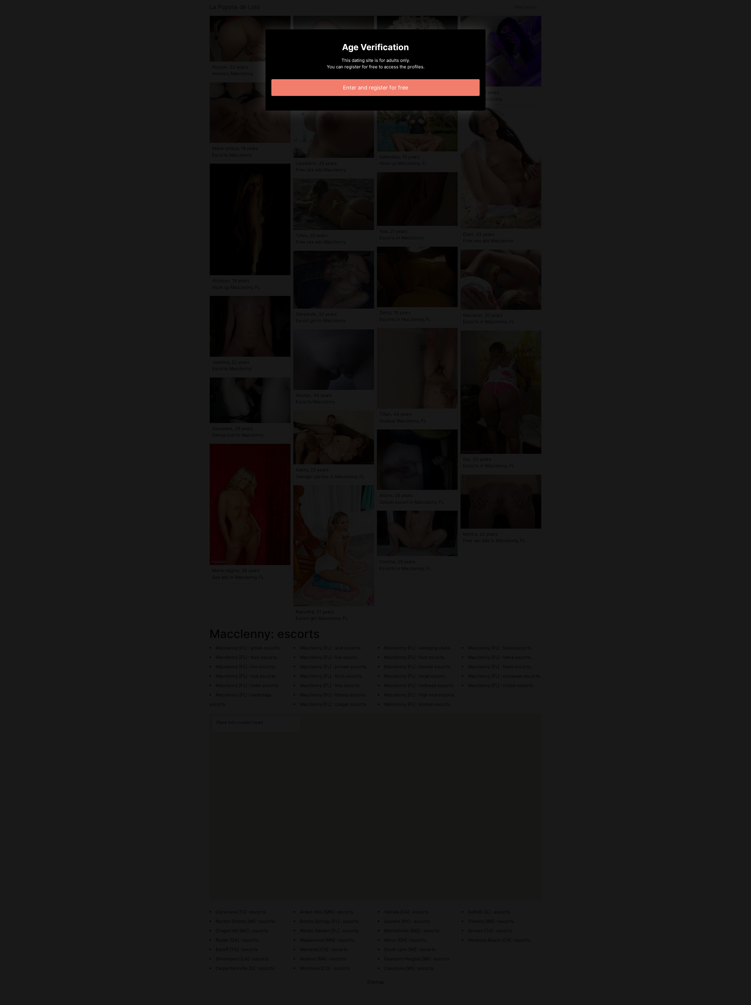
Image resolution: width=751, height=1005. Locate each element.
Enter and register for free (375, 87)
